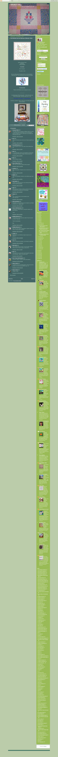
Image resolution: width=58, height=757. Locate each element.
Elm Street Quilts (22, 87)
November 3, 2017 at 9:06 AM (17, 199)
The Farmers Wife (41, 732)
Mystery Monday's (41, 683)
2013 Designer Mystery (42, 572)
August (40, 239)
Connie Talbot (40, 621)
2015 (39, 251)
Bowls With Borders (41, 613)
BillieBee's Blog (16, 5)
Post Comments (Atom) (17, 280)
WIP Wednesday (41, 741)
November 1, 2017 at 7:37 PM (17, 149)
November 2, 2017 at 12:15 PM (18, 166)
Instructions (40, 664)
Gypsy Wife (40, 648)
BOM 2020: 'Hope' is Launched (45, 487)
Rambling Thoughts (41, 704)
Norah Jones (40, 687)
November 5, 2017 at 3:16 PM (17, 225)
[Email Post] (28, 125)
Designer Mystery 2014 (42, 629)
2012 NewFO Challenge (42, 571)
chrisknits (14, 168)
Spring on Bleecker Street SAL (43, 716)
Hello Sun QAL (40, 650)
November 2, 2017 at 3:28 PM (17, 179)
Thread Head (41, 280)
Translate (45, 52)
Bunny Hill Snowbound (41, 614)
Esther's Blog (41, 485)
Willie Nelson (40, 739)
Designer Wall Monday (41, 631)
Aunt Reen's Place (42, 522)
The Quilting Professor (43, 335)
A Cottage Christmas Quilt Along (43, 591)
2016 (39, 250)
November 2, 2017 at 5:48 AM (17, 155)
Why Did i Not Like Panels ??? (46, 337)
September (41, 238)
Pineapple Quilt (40, 694)
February (40, 247)
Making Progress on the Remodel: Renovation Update (46, 500)
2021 (39, 216)
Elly (38, 632)
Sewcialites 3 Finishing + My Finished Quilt (43, 263)
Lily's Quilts (41, 555)
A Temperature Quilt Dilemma (46, 369)
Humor (39, 658)
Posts (39, 64)
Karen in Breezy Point (16, 163)
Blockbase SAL (40, 603)
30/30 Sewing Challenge (42, 588)
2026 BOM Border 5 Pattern (43, 292)
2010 (39, 258)
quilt (38, 701)
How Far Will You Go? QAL (42, 655)
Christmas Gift (40, 618)
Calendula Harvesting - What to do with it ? (46, 433)
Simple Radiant (40, 713)
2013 (39, 254)
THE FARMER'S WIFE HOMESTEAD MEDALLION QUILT (46, 466)
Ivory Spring (22, 66)
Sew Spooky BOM (41, 712)
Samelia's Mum (42, 312)
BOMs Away (40, 611)
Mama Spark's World (42, 389)
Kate (13, 151)
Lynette (14, 233)
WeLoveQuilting (42, 455)
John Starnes (40, 668)
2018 (39, 220)
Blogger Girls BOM (41, 604)
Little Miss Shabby (42, 291)
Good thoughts (40, 646)
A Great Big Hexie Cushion (46, 314)
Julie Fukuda (15, 181)
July (40, 240)
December (41, 223)
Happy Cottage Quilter (43, 270)
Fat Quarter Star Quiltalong (42, 638)
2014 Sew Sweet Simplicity (42, 580)
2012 (39, 255)
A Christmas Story (41, 590)
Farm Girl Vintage (41, 636)
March (40, 246)
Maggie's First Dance (41, 676)
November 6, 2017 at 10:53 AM (18, 243)
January (40, 248)
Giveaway (39, 644)
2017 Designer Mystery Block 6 (44, 230)
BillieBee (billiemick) (16, 216)
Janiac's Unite (40, 665)
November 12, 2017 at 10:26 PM (18, 273)
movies (39, 680)
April (40, 244)
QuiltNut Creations (42, 379)
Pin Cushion (40, 693)
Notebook (39, 689)
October (40, 236)
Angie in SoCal (15, 263)
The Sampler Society (41, 733)
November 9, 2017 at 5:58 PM (17, 256)
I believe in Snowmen (41, 661)
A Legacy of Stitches (42, 346)
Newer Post (11, 278)
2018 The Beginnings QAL (42, 586)
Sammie (39, 708)
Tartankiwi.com (40, 728)
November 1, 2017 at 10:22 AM (18, 136)
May (40, 243)
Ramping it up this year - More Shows (46, 546)
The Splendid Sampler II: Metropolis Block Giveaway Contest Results (46, 513)
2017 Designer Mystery (42, 584)
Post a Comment (13, 275)
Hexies (39, 651)
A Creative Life (41, 544)
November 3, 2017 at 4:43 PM (17, 214)
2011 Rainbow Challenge (42, 569)
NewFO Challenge (41, 686)
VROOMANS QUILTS (42, 357)
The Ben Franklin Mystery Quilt (43, 729)
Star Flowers (40, 721)
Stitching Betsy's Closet (42, 723)
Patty (13, 187)
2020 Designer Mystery (42, 587)
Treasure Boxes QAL (41, 737)
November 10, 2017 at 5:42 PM (18, 261)
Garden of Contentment (42, 643)
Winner (39, 740)
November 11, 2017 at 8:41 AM (18, 267)
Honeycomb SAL (41, 654)
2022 (39, 215)
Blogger (45, 746)
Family (39, 635)
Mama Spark (15, 245)
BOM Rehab (40, 610)
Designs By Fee (42, 431)
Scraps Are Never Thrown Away (46, 534)
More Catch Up (46, 390)
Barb (13, 157)
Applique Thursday (41, 596)
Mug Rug (39, 682)
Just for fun (40, 672)
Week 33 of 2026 (45, 282)
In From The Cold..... (41, 662)
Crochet (39, 622)
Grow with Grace (40, 647)
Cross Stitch (40, 624)
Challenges (40, 617)
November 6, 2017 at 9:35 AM (17, 231)
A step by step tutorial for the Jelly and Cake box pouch (43, 413)
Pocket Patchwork (41, 697)
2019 (39, 219)
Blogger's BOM (40, 606)
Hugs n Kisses (41, 412)
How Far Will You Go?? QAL (42, 657)
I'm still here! (46, 347)
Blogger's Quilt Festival (42, 607)
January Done (46, 358)
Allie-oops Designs (16, 201)
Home (22, 278)
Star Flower (40, 720)
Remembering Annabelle (42, 707)
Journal (39, 669)
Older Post (33, 278)
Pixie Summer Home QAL (42, 696)
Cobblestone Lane (41, 620)
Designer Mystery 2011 (42, 628)
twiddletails (41, 367)
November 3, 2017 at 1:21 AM (17, 185)
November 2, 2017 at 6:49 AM (17, 161)
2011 (39, 257)
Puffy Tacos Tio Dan (41, 700)
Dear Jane (39, 625)
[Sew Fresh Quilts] (43, 199)
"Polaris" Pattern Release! (46, 325)
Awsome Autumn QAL (41, 600)
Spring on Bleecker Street (42, 715)
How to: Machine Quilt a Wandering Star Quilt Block (46, 445)
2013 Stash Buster (41, 577)
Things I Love (40, 736)
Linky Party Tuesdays (41, 675)
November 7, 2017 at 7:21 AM (17, 249)
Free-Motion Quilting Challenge (43, 639)
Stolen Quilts (40, 724)
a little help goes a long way (46, 403)
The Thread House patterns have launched (46, 557)
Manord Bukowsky (41, 679)
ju (38, 671)
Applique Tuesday (41, 597)
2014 (39, 253)
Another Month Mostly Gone (46, 303)
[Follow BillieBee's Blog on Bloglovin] (42, 69)
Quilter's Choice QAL (41, 703)
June (40, 242)
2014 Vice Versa (40, 583)
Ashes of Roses (40, 599)
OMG (39, 690)
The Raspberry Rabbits (43, 474)
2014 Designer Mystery (42, 579)
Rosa (13, 138)
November (41, 224)
